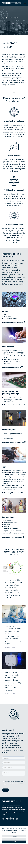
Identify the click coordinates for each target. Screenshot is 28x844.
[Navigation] (25, 3)
